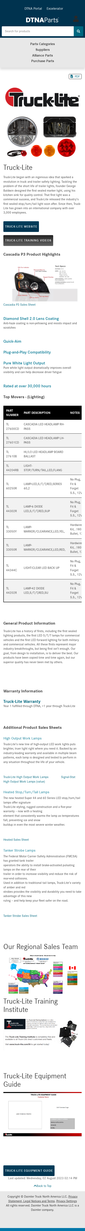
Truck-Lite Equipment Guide (29, 1170)
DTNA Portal (33, 8)
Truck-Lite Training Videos (28, 240)
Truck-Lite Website (21, 226)
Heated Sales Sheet (16, 839)
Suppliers (43, 49)
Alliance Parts (42, 55)
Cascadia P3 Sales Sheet (19, 304)
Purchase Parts (42, 61)
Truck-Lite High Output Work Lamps (25, 777)
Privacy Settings (66, 1201)
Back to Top (44, 1186)
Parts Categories (42, 44)
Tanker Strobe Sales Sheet (20, 915)
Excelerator (55, 8)
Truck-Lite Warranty (22, 701)
